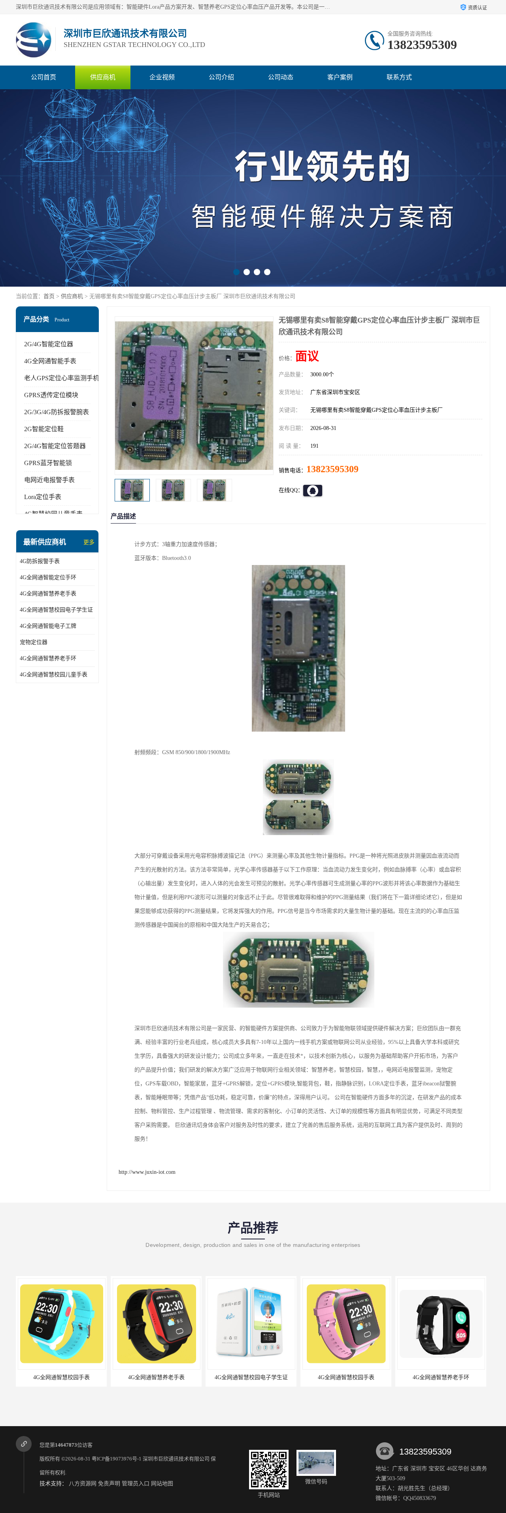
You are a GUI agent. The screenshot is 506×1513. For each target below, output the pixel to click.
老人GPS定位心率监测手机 (61, 378)
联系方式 (399, 77)
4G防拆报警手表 (40, 561)
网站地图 (162, 1484)
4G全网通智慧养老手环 (48, 658)
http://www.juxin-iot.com (147, 1172)
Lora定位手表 (42, 497)
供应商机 (102, 77)
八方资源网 (82, 1484)
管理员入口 (135, 1484)
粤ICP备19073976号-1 (117, 1459)
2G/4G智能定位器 (48, 344)
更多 (88, 542)
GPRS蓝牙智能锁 (48, 463)
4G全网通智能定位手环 (48, 577)
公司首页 (43, 77)
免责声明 (109, 1484)
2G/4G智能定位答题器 (55, 446)
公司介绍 (221, 77)
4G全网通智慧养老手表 (48, 594)
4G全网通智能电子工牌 (48, 626)
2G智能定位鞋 (44, 429)
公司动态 (280, 77)
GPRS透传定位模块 (51, 395)
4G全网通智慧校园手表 (29, 1377)
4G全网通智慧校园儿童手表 (53, 675)
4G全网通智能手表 (50, 361)
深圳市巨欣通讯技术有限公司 (176, 1459)
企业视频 (162, 77)
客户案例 (340, 77)
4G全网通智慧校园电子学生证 (56, 610)
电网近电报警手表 (49, 480)
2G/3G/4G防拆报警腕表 (56, 412)
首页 (49, 296)
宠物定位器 (33, 642)
